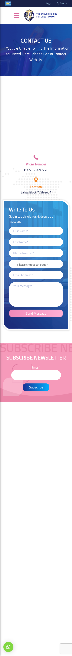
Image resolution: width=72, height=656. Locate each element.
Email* (36, 368)
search (63, 3)
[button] (8, 647)
